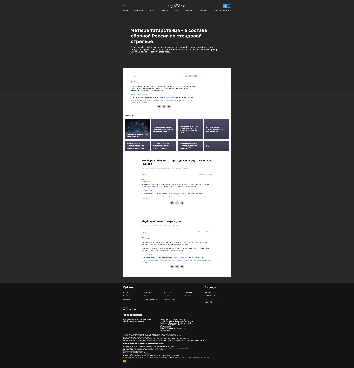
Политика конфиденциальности (133, 351)
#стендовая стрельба (139, 94)
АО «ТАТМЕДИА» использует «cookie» (135, 348)
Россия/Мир (203, 11)
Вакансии (126, 299)
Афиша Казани (169, 299)
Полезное (188, 11)
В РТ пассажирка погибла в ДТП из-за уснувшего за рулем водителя (216, 129)
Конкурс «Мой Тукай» (152, 299)
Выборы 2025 (210, 296)
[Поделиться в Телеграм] (169, 106)
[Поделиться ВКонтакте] (164, 106)
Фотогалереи (189, 296)
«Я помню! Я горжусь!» (222, 11)
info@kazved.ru (165, 327)
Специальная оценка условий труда (134, 352)
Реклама (208, 292)
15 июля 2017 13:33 (205, 232)
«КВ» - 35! (208, 302)
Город (125, 11)
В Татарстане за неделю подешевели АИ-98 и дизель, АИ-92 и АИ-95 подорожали (189, 129)
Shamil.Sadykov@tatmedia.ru (133, 321)
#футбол (150, 254)
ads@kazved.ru (165, 331)
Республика (138, 11)
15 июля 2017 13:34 (205, 174)
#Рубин (144, 254)
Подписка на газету (212, 299)
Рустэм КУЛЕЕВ (136, 83)
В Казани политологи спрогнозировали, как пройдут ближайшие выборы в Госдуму (161, 146)
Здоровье (164, 11)
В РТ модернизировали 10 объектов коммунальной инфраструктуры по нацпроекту (189, 146)
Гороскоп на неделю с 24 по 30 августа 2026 (137, 135)
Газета (151, 11)
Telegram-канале (169, 97)
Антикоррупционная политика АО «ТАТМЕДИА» (138, 354)
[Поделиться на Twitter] (159, 106)
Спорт (176, 11)
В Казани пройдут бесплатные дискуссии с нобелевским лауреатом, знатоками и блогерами (136, 146)
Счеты (208, 146)
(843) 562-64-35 (180, 329)
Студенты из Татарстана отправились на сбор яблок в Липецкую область (163, 129)
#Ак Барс (151, 190)
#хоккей (145, 190)
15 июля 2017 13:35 (190, 76)
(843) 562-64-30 (174, 325)
